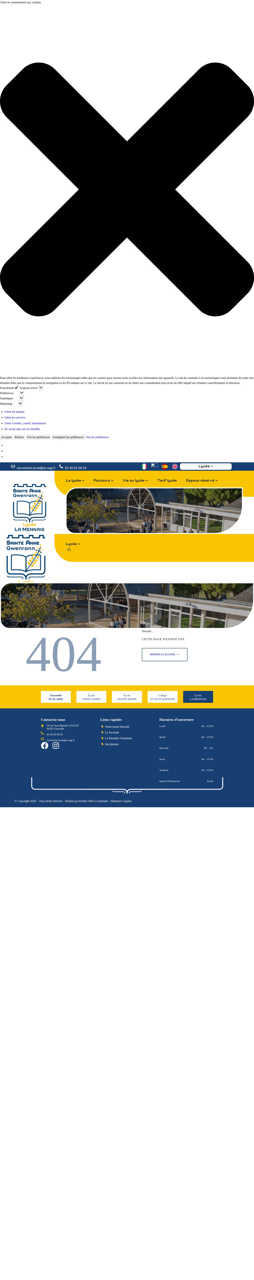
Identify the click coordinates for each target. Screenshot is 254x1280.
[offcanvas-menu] (69, 549)
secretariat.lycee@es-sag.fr (36, 468)
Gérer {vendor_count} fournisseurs (25, 423)
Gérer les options (14, 411)
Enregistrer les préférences (68, 437)
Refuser (19, 437)
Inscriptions (112, 744)
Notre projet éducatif (117, 726)
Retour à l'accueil (163, 654)
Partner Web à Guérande (93, 801)
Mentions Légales (121, 801)
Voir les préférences (38, 437)
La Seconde (112, 732)
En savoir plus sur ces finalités (22, 429)
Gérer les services (14, 417)
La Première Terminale (118, 738)
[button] (127, 190)
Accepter (6, 437)
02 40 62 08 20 (75, 468)
